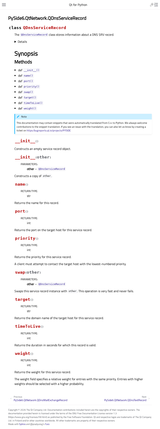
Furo (47, 424)
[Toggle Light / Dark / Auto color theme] (152, 4)
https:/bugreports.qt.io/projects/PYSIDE (49, 130)
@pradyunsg (36, 424)
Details (22, 41)
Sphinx (22, 424)
